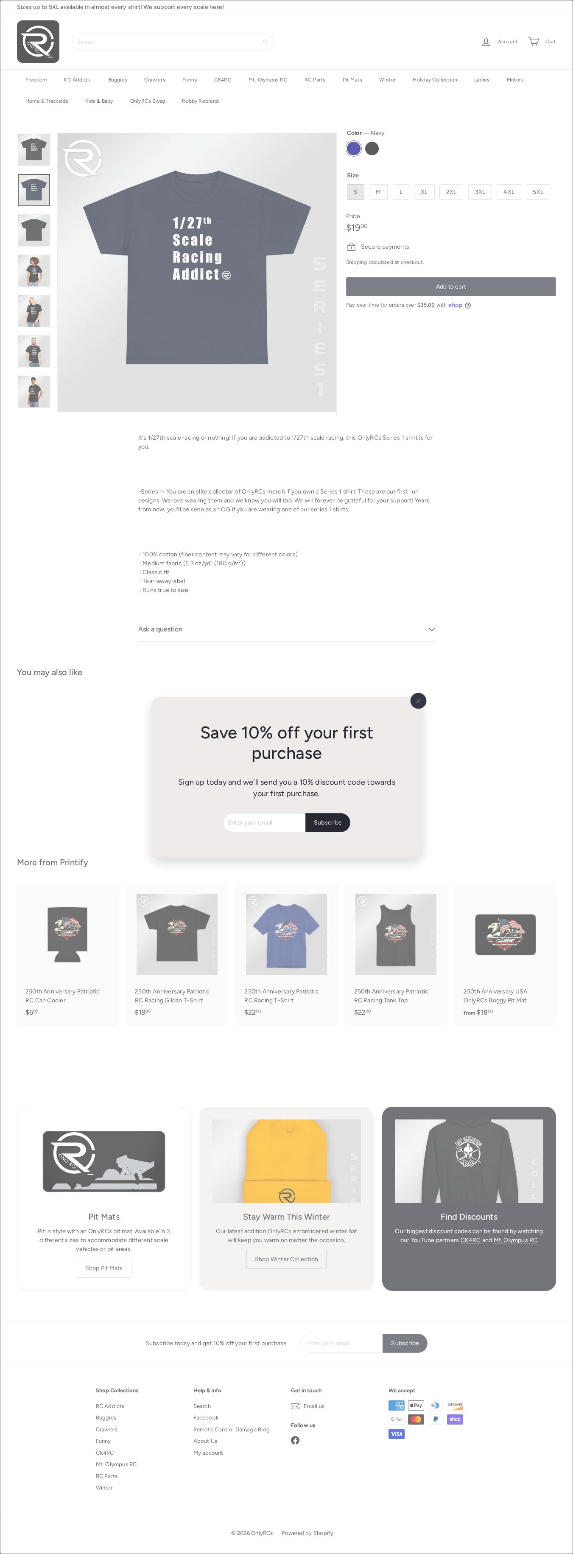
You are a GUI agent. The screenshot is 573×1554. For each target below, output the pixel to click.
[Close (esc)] (418, 701)
